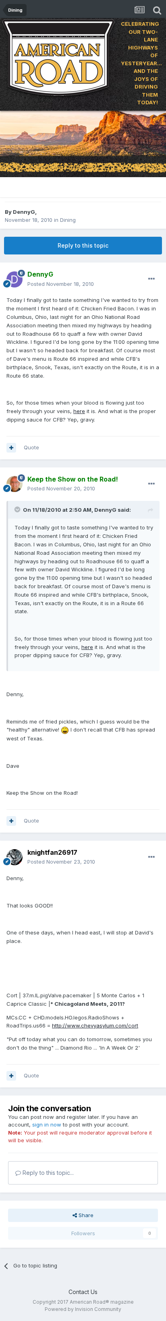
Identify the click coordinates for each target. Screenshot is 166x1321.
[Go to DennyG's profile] (14, 279)
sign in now (46, 1124)
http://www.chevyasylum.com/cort (95, 1025)
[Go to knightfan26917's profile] (14, 857)
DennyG (24, 212)
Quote (31, 447)
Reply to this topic (83, 245)
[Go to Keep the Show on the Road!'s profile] (14, 484)
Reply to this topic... (47, 1172)
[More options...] (151, 279)
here (79, 411)
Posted (60, 284)
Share (85, 1215)
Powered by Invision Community (83, 1309)
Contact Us (83, 1291)
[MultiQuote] (11, 448)
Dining (68, 220)
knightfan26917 (52, 852)
